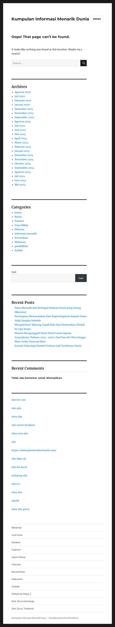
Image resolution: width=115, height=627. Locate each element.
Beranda (17, 527)
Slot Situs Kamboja (23, 601)
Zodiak (19, 250)
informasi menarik (26, 233)
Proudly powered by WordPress (63, 618)
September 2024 (24, 167)
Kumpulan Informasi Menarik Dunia (50, 18)
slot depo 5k (19, 458)
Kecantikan (21, 237)
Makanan (20, 241)
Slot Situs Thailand (23, 608)
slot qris (16, 408)
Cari (14, 271)
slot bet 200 (19, 399)
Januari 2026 (22, 104)
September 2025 (24, 117)
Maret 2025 (21, 142)
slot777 (16, 483)
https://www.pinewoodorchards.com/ (34, 450)
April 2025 (21, 138)
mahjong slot (19, 475)
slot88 (15, 500)
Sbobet (16, 542)
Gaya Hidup (21, 225)
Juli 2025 (20, 125)
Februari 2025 (23, 146)
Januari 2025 (22, 150)
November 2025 (24, 113)
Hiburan (19, 229)
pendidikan (21, 246)
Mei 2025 (20, 134)
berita (18, 212)
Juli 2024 (20, 176)
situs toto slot (20, 433)
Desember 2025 (24, 108)
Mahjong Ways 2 (21, 593)
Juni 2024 (20, 180)
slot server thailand (23, 425)
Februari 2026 (23, 100)
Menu (97, 19)
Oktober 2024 (23, 163)
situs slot (17, 416)
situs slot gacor (20, 509)
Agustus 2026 (23, 92)
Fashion (19, 220)
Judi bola (17, 535)
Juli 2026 (20, 96)
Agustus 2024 (23, 171)
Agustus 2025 (23, 121)
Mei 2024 (20, 184)
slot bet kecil (19, 467)
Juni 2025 (20, 129)
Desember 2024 (24, 155)
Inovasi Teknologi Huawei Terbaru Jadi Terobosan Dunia (48, 345)
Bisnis (18, 216)
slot (14, 441)
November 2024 (24, 159)
